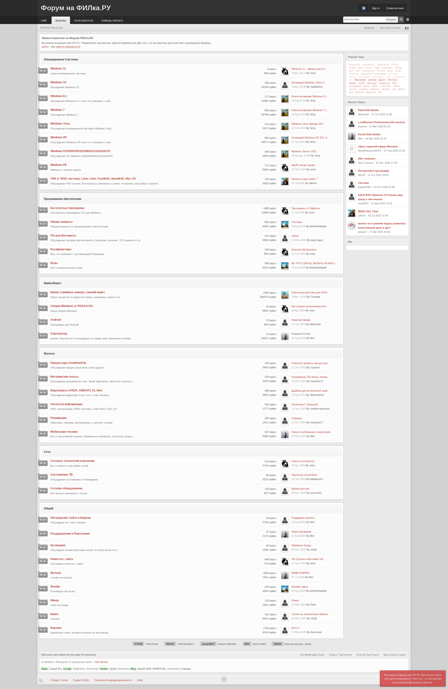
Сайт (44, 20)
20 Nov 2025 (298, 169)
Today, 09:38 (298, 86)
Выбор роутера (300, 488)
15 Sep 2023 (298, 394)
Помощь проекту (112, 20)
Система (296, 222)
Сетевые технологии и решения (72, 461)
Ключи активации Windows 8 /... (309, 96)
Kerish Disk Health (369, 134)
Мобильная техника (64, 431)
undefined (399, 56)
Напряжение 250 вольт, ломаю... (310, 377)
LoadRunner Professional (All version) (381, 122)
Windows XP (58, 137)
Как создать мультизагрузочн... (309, 306)
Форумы (60, 20)
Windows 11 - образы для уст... (309, 68)
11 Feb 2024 (298, 128)
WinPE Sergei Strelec (303, 165)
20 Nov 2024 (298, 436)
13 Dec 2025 (298, 381)
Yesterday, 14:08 (300, 155)
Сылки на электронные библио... (310, 614)
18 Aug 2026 (298, 100)
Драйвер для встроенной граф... (310, 390)
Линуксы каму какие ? (304, 178)
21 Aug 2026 (298, 114)
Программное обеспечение (62, 199)
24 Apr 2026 (298, 465)
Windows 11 (58, 68)
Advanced (408, 20)
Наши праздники (301, 531)
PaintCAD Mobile (300, 320)
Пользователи (83, 20)
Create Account (395, 8)
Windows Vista (60, 123)
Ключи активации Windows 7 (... (310, 110)
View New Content (390, 27)
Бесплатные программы (67, 208)
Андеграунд (58, 333)
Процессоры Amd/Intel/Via (68, 363)
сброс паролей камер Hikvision (378, 146)
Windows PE (58, 165)
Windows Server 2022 (303, 151)
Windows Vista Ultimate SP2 (307, 123)
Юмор (54, 600)
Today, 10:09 (298, 296)
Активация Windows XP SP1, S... (310, 137)
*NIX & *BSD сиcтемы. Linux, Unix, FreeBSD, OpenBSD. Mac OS (93, 178)
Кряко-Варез (52, 283)
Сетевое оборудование (66, 488)
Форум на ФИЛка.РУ (76, 8)
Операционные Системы (61, 59)
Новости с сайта (61, 559)
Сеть (47, 451)
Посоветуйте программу (373, 170)
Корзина (56, 628)
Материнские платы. (64, 376)
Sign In (376, 8)
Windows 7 (57, 109)
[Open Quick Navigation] (407, 28)
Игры (54, 263)
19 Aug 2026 (298, 226)
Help (140, 680)
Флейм (55, 586)
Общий (48, 508)
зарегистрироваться (68, 46)
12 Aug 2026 (298, 535)
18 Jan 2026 (298, 479)
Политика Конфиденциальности (113, 680)
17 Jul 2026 (297, 212)
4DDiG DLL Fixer (368, 211)
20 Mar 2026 (298, 604)
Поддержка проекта (303, 517)
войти (45, 46)
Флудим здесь (299, 586)
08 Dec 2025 (298, 492)
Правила (369, 27)
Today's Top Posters (340, 654)
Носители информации (66, 404)
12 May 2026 (298, 632)
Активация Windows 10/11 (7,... (309, 82)
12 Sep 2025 (298, 408)
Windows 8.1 (58, 96)
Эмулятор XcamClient (304, 474)
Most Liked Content (395, 654)
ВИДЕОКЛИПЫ (300, 572)
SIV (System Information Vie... (308, 559)
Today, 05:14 (298, 73)
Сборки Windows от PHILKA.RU (71, 306)
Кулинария (57, 545)
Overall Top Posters (368, 654)
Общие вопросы (61, 221)
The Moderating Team (312, 654)
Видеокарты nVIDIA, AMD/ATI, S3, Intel (76, 390)
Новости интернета (302, 461)
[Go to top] (224, 679)
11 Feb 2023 (298, 253)
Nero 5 (295, 627)
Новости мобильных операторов (310, 432)
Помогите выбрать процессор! (309, 363)
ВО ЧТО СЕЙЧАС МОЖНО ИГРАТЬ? (313, 263)
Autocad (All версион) (303, 249)
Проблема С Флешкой (304, 404)
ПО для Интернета (63, 235)
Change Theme (59, 680)
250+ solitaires (366, 158)
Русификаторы (60, 249)
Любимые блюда (301, 545)
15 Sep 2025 (298, 563)
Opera (295, 235)
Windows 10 (58, 82)
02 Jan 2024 (298, 141)
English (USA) (81, 680)
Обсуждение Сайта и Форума (70, 517)
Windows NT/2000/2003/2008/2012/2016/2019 (80, 151)
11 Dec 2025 (298, 367)
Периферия (58, 418)
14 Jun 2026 (298, 324)
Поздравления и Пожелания (70, 533)
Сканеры (296, 418)
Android (55, 319)
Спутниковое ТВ (61, 474)
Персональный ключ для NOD (309, 292)
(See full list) (101, 662)
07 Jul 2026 (297, 577)
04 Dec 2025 (298, 549)
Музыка (55, 572)
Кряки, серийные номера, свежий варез (77, 292)
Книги (54, 614)
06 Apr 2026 (298, 310)
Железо (49, 353)
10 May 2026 (298, 240)
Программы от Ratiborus (305, 208)
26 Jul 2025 (297, 183)
